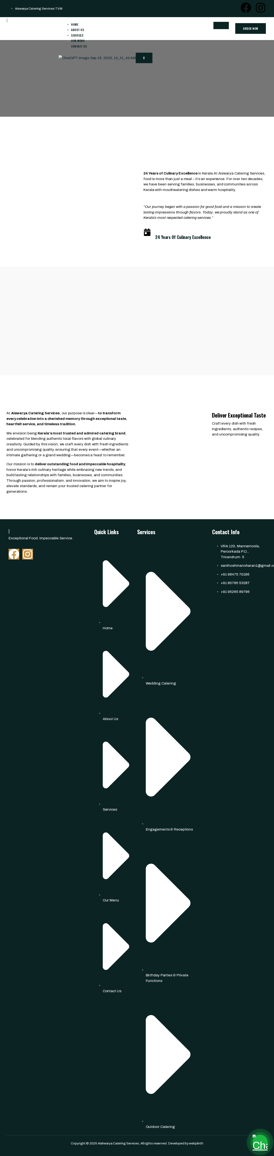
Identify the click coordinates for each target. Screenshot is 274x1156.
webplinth (196, 1143)
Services (77, 35)
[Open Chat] (260, 1142)
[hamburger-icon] (221, 25)
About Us (77, 30)
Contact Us (79, 46)
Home (74, 24)
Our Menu (78, 41)
